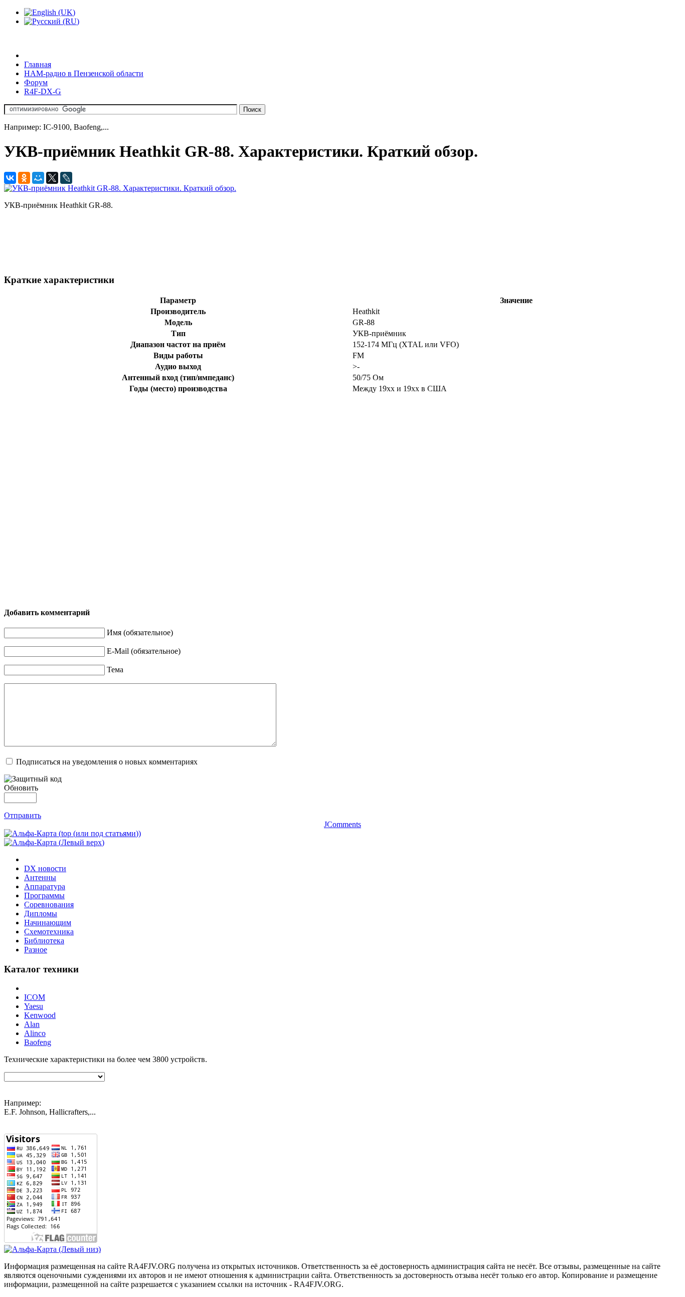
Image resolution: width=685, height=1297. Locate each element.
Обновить (21, 788)
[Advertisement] (186, 240)
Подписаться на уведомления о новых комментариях (107, 761)
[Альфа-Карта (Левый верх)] (54, 842)
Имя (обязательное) (140, 632)
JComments (342, 824)
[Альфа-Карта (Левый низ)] (52, 1249)
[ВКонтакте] (10, 178)
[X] (52, 178)
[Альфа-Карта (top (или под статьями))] (72, 833)
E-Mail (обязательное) (144, 651)
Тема (115, 669)
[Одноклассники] (24, 178)
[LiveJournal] (66, 178)
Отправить (22, 815)
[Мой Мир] (38, 178)
